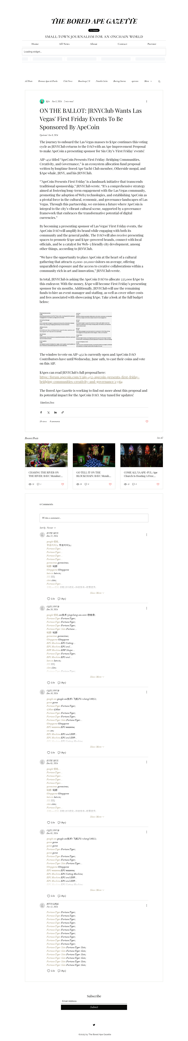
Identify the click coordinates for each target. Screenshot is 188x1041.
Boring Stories (120, 81)
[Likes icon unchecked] (49, 599)
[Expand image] (57, 330)
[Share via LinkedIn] (55, 412)
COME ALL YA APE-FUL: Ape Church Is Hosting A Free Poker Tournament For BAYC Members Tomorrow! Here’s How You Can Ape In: (141, 474)
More (146, 81)
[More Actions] (146, 534)
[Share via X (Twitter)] (48, 412)
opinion (135, 81)
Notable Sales (102, 81)
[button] (159, 81)
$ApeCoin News (47, 402)
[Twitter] (94, 1024)
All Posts (28, 81)
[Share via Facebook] (41, 412)
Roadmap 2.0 (84, 81)
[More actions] (146, 101)
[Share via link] (62, 412)
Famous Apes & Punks (48, 81)
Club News (67, 81)
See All (160, 438)
